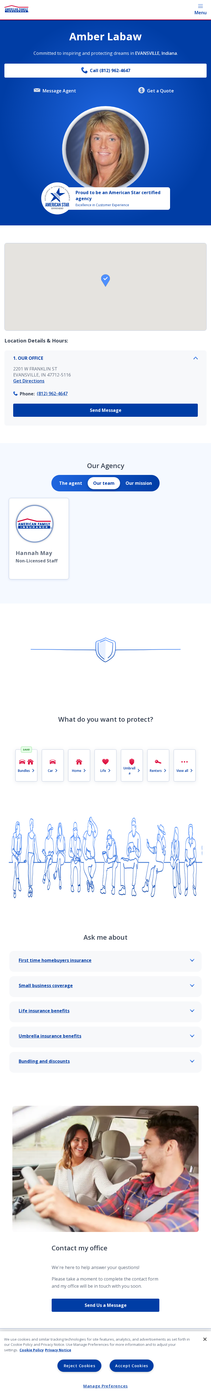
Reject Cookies (79, 1365)
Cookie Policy (32, 1349)
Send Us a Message (106, 1305)
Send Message (105, 410)
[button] (105, 280)
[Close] (205, 1339)
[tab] (71, 483)
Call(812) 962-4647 (110, 70)
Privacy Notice (58, 1349)
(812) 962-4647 (52, 393)
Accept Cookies (131, 1365)
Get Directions (29, 381)
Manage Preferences (105, 1386)
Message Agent (59, 91)
